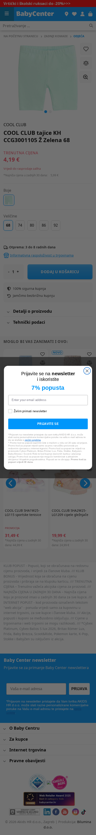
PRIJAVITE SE (48, 423)
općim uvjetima (33, 439)
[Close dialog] (87, 370)
